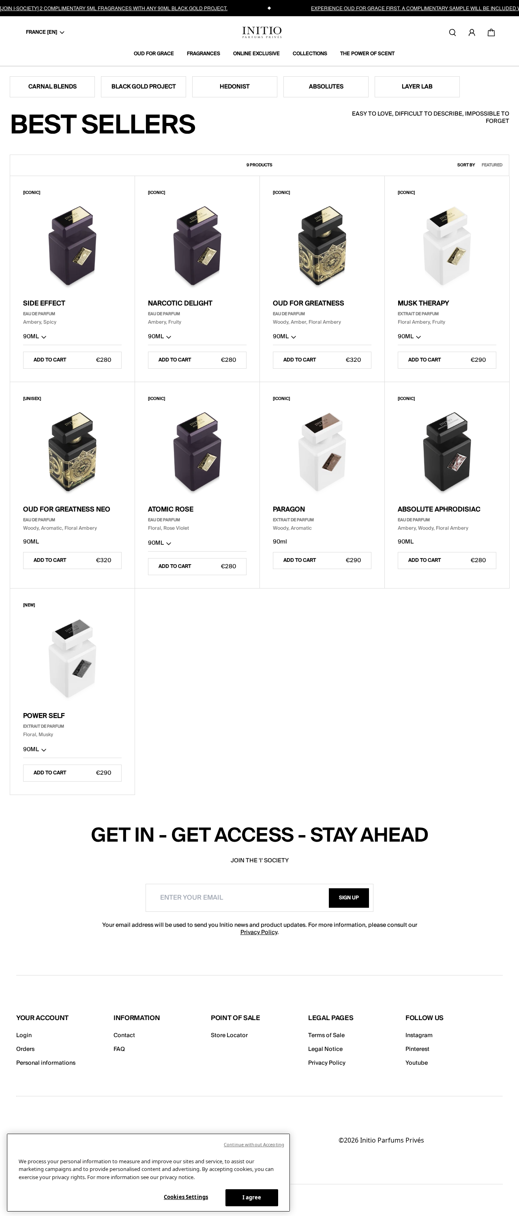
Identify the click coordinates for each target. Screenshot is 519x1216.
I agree (252, 1197)
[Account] (472, 32)
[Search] (452, 32)
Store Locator (229, 1035)
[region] (148, 1172)
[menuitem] (157, 54)
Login (24, 1035)
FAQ (119, 1049)
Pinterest (417, 1049)
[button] (72, 338)
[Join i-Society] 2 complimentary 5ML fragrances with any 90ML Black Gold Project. (113, 7)
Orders (25, 1049)
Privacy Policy (258, 932)
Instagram (419, 1035)
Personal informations (45, 1063)
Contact (124, 1035)
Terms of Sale (326, 1035)
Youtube (416, 1063)
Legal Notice (325, 1049)
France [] (41, 32)
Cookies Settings (186, 1197)
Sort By (466, 165)
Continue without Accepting (254, 1144)
